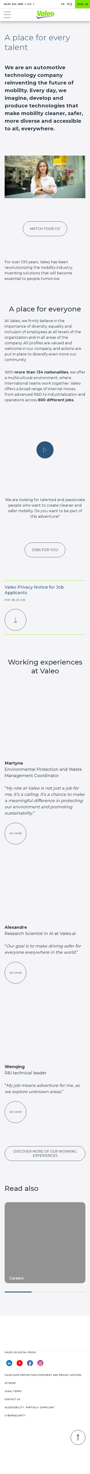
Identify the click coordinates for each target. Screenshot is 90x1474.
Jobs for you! (45, 550)
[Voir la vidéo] (45, 449)
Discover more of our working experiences (45, 1153)
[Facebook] (30, 1364)
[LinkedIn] (9, 1364)
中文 (69, 4)
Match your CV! (45, 229)
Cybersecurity (15, 1415)
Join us (82, 4)
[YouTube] (20, 1364)
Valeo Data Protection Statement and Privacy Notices (43, 1375)
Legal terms (13, 1391)
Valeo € (19, 4)
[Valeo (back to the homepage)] (45, 15)
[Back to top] (78, 1437)
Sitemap (10, 1383)
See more (15, 833)
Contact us (12, 1399)
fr (63, 4)
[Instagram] (40, 1364)
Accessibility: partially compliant (30, 1407)
